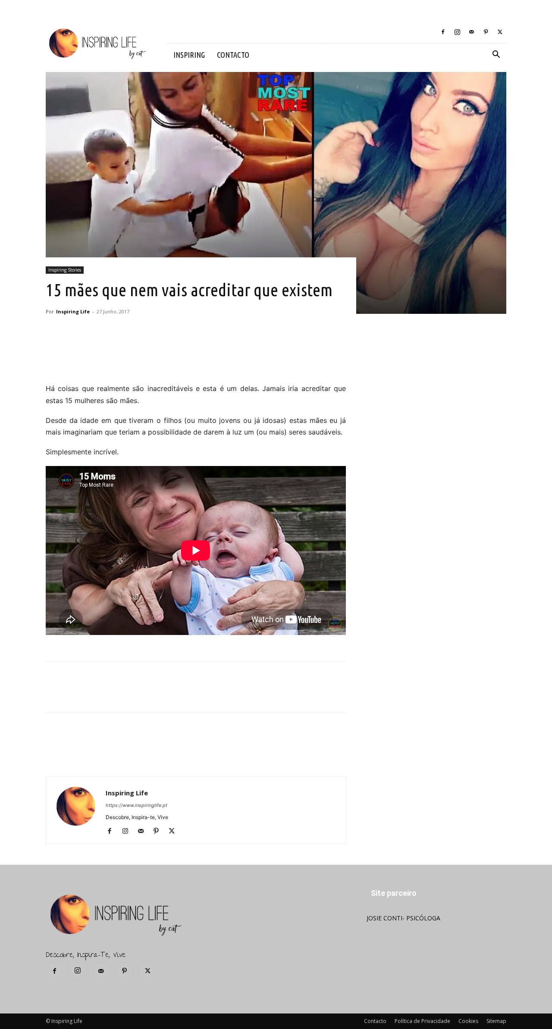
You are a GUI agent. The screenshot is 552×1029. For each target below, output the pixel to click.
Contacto (375, 1021)
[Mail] (471, 32)
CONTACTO (233, 54)
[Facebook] (442, 32)
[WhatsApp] (175, 358)
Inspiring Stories (64, 270)
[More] (196, 358)
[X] (499, 32)
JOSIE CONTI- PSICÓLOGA (403, 918)
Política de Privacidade (422, 1021)
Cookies (468, 1021)
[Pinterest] (485, 32)
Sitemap (496, 1021)
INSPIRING (189, 54)
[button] (496, 55)
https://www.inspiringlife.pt (136, 805)
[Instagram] (457, 32)
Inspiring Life (73, 311)
